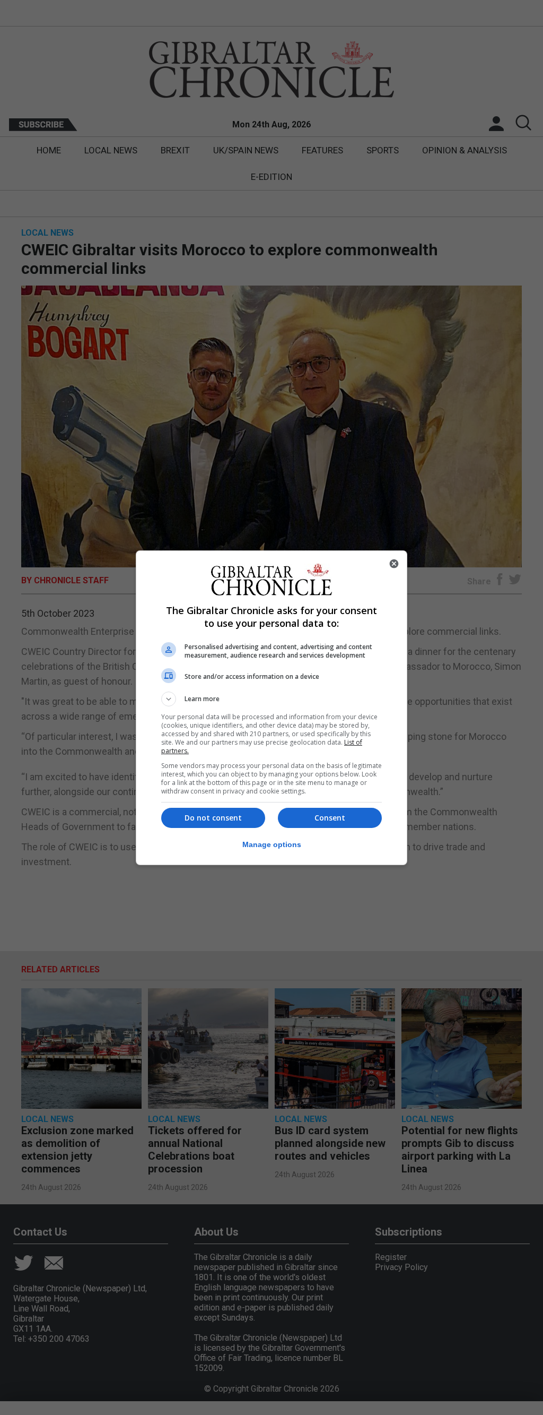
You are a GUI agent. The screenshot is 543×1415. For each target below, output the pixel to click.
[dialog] (271, 707)
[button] (271, 699)
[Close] (394, 563)
